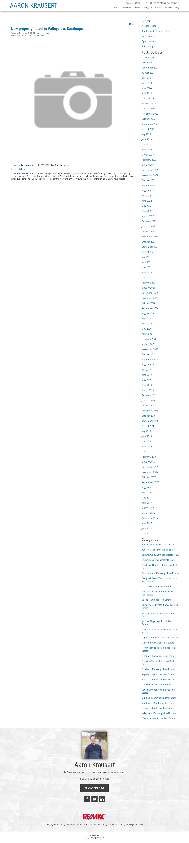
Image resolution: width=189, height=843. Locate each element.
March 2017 (148, 507)
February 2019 (149, 395)
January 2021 (148, 287)
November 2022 (150, 175)
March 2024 (148, 98)
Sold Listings (148, 46)
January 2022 (148, 226)
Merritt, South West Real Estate (158, 642)
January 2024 (148, 108)
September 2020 (150, 308)
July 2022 (146, 195)
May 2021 (147, 267)
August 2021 (148, 251)
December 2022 (150, 170)
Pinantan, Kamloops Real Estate (158, 655)
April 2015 (147, 523)
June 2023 (147, 139)
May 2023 (147, 144)
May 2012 (147, 533)
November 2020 (150, 298)
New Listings (148, 36)
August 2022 (148, 190)
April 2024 (147, 93)
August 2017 (148, 487)
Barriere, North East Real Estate (158, 559)
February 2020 (149, 338)
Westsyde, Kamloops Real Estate (158, 718)
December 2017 (150, 466)
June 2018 (147, 436)
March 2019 (148, 390)
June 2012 (147, 528)
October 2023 (149, 118)
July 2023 (146, 134)
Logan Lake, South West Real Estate (160, 637)
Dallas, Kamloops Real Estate (156, 599)
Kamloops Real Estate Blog (155, 31)
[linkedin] (102, 799)
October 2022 (149, 180)
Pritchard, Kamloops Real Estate (158, 669)
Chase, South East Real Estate (157, 586)
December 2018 (150, 405)
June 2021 (147, 262)
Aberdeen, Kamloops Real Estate (158, 544)
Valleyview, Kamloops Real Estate (32, 36)
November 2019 (150, 349)
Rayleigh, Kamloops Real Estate (158, 674)
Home (116, 7)
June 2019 (147, 374)
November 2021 (150, 236)
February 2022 (149, 221)
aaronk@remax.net (134, 824)
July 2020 (146, 318)
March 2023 (148, 154)
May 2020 (147, 328)
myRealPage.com (94, 838)
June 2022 (147, 200)
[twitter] (94, 799)
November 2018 (150, 410)
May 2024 (147, 88)
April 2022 (147, 211)
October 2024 (149, 62)
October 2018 (149, 415)
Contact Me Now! (94, 788)
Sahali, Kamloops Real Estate (156, 684)
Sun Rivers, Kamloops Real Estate (159, 703)
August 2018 (148, 426)
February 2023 (149, 159)
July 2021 (146, 257)
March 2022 (148, 216)
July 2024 (146, 77)
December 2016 (150, 518)
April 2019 (147, 385)
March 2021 (148, 277)
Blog (176, 7)
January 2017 (148, 513)
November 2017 (150, 472)
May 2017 (147, 497)
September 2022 (150, 185)
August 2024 (148, 72)
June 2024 (147, 83)
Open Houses (149, 41)
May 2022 (147, 205)
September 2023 (150, 123)
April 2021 (147, 272)
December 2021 (150, 231)
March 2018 (148, 451)
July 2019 (146, 369)
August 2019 (148, 364)
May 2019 (147, 379)
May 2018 (147, 441)
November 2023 (150, 113)
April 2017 (147, 502)
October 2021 (149, 241)
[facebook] (87, 799)
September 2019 (150, 359)
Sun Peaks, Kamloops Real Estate (159, 697)
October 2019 (149, 354)
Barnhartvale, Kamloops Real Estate (160, 554)
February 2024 (149, 103)
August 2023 (148, 129)
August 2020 (148, 313)
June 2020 (147, 323)
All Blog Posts (149, 25)
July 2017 (146, 492)
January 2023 (148, 164)
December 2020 (150, 292)
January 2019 (148, 400)
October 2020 (149, 303)
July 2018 (146, 431)
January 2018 (148, 461)
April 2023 (147, 149)
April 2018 (147, 446)
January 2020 (148, 344)
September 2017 (150, 482)
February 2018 (149, 456)
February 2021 (149, 282)
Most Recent (148, 57)
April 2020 (147, 333)
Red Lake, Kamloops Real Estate (158, 679)
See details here (18, 169)
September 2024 (150, 67)
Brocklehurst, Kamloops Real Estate (160, 573)
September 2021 (150, 246)
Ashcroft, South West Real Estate (159, 549)
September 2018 (150, 420)
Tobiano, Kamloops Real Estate (158, 708)
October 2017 (149, 477)
